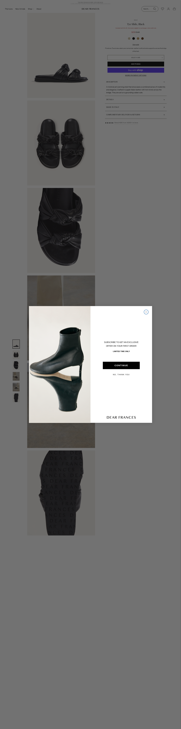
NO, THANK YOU (121, 375)
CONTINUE (121, 365)
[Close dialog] (146, 312)
